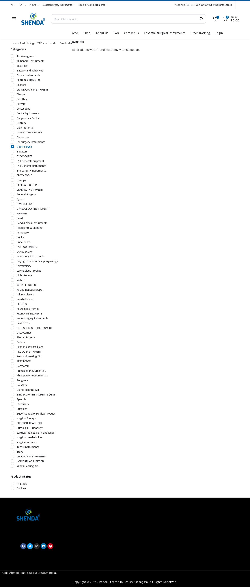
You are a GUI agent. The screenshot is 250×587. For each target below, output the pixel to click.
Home (74, 33)
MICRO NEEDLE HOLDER (30, 289)
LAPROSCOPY (25, 251)
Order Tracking (200, 33)
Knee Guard (23, 242)
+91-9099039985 (203, 4)
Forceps (21, 180)
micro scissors (25, 294)
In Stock (22, 483)
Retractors (23, 366)
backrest (22, 65)
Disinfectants (25, 127)
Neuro (33, 4)
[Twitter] (30, 546)
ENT (22, 4)
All (12, 4)
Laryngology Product (29, 270)
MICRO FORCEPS (26, 285)
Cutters (21, 104)
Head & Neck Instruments (92, 4)
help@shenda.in (223, 4)
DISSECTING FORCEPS (29, 132)
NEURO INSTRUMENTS (29, 313)
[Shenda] (33, 19)
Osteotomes (24, 332)
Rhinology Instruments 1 (31, 370)
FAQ (116, 33)
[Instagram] (37, 546)
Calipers (21, 85)
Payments (77, 42)
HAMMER (22, 213)
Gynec (20, 199)
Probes (21, 342)
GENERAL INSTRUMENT (30, 189)
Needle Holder (25, 299)
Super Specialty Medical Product (36, 413)
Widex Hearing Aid (27, 466)
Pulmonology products (30, 347)
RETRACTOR (24, 361)
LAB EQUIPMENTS (27, 247)
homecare (23, 232)
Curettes (22, 99)
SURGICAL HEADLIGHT (29, 423)
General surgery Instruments (57, 4)
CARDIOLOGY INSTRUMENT (32, 89)
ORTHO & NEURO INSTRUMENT (34, 328)
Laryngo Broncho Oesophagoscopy (37, 261)
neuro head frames (28, 308)
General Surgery (26, 194)
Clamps (21, 94)
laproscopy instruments (31, 256)
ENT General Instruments (31, 166)
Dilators (21, 123)
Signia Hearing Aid (28, 389)
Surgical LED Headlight (30, 428)
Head (20, 218)
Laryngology (24, 266)
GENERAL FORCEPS (27, 185)
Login (219, 33)
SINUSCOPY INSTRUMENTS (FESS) (37, 394)
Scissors (22, 385)
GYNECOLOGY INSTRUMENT (32, 208)
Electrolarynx (24, 146)
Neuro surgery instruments (32, 318)
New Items (23, 323)
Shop (86, 33)
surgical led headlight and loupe (36, 432)
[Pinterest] (50, 546)
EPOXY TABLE (24, 175)
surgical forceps (26, 418)
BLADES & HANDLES (28, 80)
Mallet (20, 280)
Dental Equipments (28, 113)
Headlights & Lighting (30, 227)
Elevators (22, 151)
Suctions (22, 409)
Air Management (27, 56)
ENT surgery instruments (31, 170)
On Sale (21, 488)
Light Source (24, 275)
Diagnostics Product (29, 118)
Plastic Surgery (26, 337)
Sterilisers (23, 404)
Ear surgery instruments (31, 142)
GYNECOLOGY (25, 204)
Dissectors (23, 137)
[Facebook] (23, 546)
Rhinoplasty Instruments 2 (32, 375)
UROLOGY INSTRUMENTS (31, 456)
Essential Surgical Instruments (164, 33)
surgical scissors (27, 442)
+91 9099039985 (32, 531)
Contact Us (131, 33)
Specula (21, 399)
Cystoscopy (23, 108)
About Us (102, 33)
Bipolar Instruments (28, 75)
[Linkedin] (43, 546)
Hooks (20, 237)
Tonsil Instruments (28, 447)
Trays (20, 451)
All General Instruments (30, 61)
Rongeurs (22, 380)
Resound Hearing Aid (29, 356)
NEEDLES (22, 304)
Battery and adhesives (30, 70)
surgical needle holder (30, 437)
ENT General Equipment (30, 161)
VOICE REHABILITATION (30, 461)
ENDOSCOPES (24, 156)
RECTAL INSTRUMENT (29, 351)
